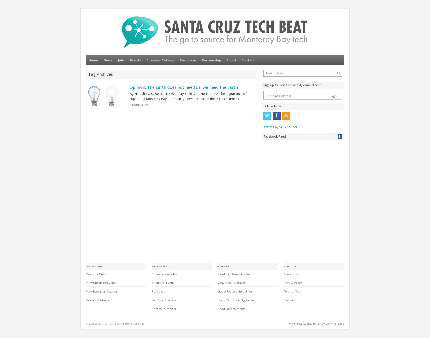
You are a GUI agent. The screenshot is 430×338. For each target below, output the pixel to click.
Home (93, 60)
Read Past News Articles (234, 274)
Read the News (96, 274)
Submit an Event (163, 283)
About (231, 60)
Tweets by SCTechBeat (280, 127)
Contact (248, 60)
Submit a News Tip (164, 274)
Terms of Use (293, 291)
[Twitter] (267, 115)
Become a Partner (164, 309)
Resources (188, 60)
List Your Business (164, 300)
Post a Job (158, 291)
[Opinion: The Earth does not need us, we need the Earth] (104, 94)
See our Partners (97, 300)
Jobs (121, 60)
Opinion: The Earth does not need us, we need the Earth (184, 87)
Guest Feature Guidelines (235, 291)
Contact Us (291, 274)
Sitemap (289, 300)
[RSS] (286, 115)
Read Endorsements (231, 309)
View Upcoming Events (101, 283)
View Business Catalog (101, 291)
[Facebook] (276, 115)
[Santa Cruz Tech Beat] (215, 32)
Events (135, 60)
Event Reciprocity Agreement (237, 300)
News (107, 60)
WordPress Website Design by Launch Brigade (316, 323)
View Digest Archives (232, 283)
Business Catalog (160, 60)
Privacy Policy (293, 283)
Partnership (211, 60)
